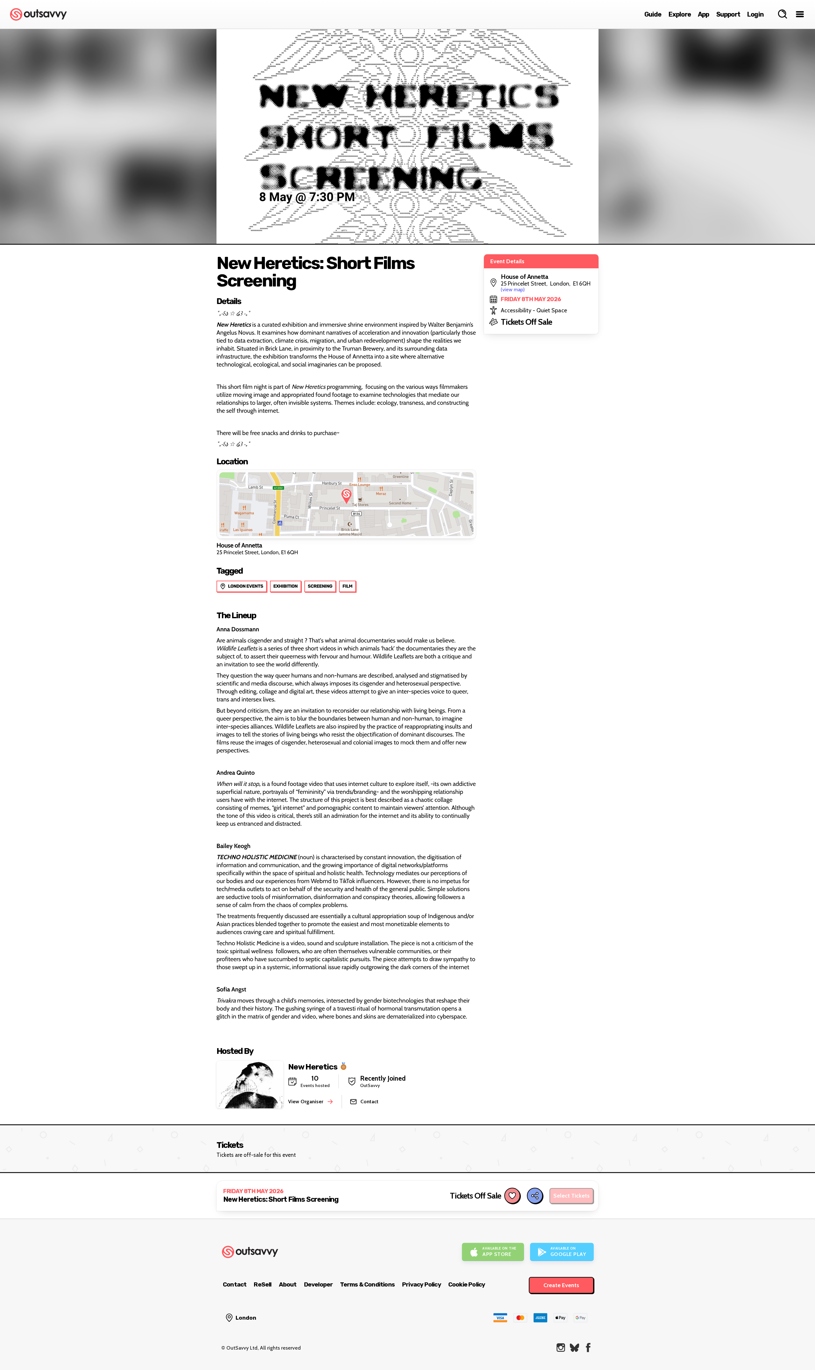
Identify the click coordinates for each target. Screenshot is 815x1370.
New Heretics (312, 1066)
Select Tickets (571, 1195)
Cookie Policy (466, 1284)
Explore (680, 14)
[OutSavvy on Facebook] (588, 1347)
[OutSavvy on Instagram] (560, 1347)
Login (755, 14)
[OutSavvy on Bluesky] (574, 1347)
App (703, 14)
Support (728, 14)
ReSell (262, 1284)
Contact (234, 1284)
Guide (653, 14)
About (288, 1284)
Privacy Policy (421, 1284)
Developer (318, 1284)
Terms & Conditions (367, 1284)
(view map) (513, 289)
